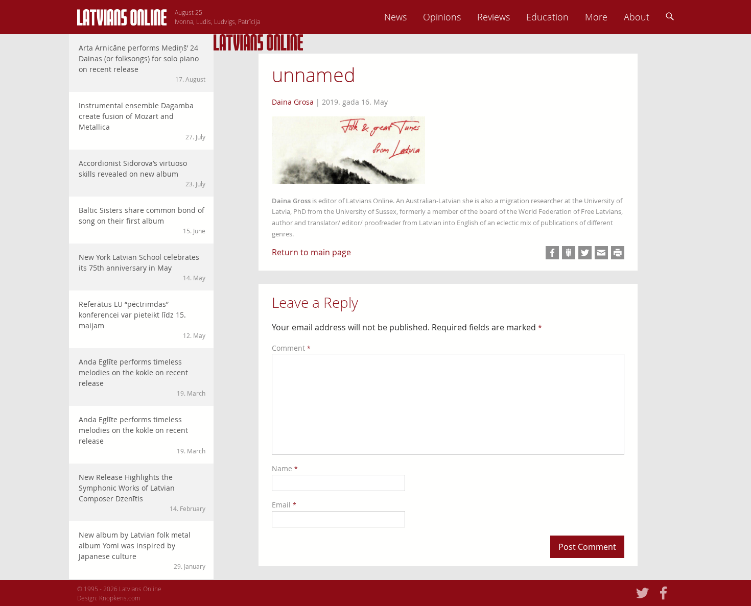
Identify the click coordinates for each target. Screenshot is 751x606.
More (596, 17)
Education (547, 17)
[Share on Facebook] (552, 252)
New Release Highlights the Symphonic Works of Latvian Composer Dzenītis (142, 492)
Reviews (493, 17)
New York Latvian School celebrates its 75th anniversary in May (142, 267)
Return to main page (311, 252)
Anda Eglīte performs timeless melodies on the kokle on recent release (142, 377)
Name (285, 468)
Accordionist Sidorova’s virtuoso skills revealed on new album (142, 173)
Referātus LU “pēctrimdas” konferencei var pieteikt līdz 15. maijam (142, 319)
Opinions (442, 17)
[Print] (617, 252)
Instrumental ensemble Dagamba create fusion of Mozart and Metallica (142, 121)
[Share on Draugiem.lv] (568, 252)
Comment (291, 348)
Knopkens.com (119, 598)
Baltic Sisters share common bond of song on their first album (142, 220)
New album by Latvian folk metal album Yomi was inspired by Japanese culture (142, 550)
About (636, 17)
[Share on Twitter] (585, 252)
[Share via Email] (601, 252)
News (395, 17)
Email (284, 505)
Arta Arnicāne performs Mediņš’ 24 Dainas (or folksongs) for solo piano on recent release (142, 63)
